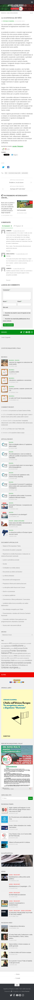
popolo (21, 658)
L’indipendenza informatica (17, 926)
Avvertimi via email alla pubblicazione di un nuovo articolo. (16, 320)
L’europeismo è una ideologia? (18, 514)
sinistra (23, 660)
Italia (15, 656)
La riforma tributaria (8, 575)
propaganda (26, 658)
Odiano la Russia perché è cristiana (19, 842)
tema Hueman (25, 991)
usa (19, 668)
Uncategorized (12, 13)
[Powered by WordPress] (11, 991)
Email (20, 301)
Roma (16, 660)
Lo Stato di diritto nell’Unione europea (20, 952)
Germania (15, 653)
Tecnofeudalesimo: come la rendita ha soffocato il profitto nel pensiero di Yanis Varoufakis (20, 455)
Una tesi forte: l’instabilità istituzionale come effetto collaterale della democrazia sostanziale (17, 423)
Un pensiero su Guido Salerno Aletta (20, 410)
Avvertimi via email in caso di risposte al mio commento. (16, 314)
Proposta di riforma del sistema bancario (14, 583)
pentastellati (25, 173)
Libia (5, 658)
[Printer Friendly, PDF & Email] (5, 149)
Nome (5, 301)
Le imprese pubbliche (9, 595)
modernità (12, 658)
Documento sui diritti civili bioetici (12, 571)
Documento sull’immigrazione (11, 579)
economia (12, 648)
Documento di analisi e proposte (12, 550)
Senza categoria (19, 521)
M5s (6, 173)
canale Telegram (17, 146)
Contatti (18, 978)
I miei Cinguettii (5, 337)
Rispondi (8, 250)
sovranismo (7, 662)
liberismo (28, 655)
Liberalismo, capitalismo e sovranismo (20, 380)
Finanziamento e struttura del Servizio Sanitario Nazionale (15, 614)
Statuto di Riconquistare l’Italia (12, 546)
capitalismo (7, 646)
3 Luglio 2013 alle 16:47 (19, 230)
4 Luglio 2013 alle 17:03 (19, 268)
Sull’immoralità (21, 210)
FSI (10, 653)
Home (18, 974)
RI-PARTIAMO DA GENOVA (17, 894)
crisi (25, 646)
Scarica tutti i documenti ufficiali (12, 625)
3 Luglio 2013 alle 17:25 (22, 253)
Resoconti (17, 874)
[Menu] (32, 2)
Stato (10, 665)
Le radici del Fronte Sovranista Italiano (20, 398)
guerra (29, 653)
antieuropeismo (4, 643)
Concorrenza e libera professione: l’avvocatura (16, 599)
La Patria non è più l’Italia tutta (15, 428)
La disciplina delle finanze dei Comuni (14, 587)
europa (20, 648)
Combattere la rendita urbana (11, 568)
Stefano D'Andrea (8, 21)
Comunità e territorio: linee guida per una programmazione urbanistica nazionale (14, 620)
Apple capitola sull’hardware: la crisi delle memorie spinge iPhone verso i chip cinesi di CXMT (19, 809)
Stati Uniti (4, 665)
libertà (2, 658)
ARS (10, 643)
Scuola (5, 564)
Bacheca (11, 360)
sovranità (27, 663)
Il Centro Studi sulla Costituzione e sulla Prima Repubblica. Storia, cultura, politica (20, 936)
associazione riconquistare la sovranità (21, 643)
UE (27, 665)
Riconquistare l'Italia (7, 660)
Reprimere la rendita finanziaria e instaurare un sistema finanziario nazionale (15, 555)
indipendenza (11, 655)
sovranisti (18, 662)
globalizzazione (22, 653)
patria (18, 658)
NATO (15, 658)
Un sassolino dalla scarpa (16, 432)
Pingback (19, 226)
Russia (19, 660)
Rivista (3, 13)
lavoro (18, 655)
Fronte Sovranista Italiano (13, 651)
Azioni (11, 874)
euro (16, 648)
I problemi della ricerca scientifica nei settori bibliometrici (14, 604)
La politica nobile (14, 372)
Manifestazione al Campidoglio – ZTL (20, 886)
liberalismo (23, 655)
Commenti (8, 226)
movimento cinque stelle (14, 173)
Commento (6, 290)
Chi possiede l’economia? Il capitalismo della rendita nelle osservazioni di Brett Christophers (20, 486)
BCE (2, 646)
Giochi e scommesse (9, 591)
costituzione (17, 645)
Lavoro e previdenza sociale (11, 560)
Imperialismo (4, 655)
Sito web (5, 307)
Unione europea (9, 667)
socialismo (28, 660)
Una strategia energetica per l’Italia (13, 609)
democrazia (5, 648)
